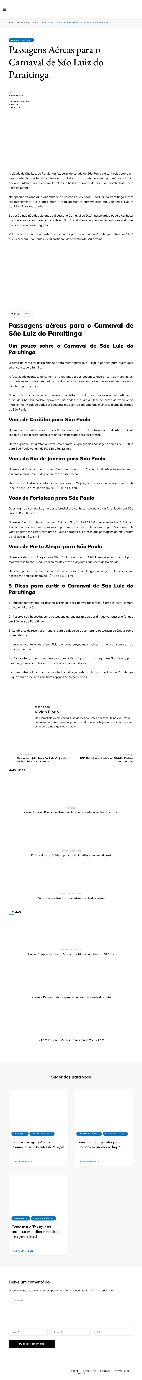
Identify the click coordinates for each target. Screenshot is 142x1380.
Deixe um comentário (20, 106)
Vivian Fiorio (16, 95)
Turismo (70, 808)
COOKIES (80, 1373)
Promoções (20, 1134)
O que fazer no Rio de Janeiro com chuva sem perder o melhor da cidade (71, 812)
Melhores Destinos (71, 851)
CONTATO (105, 1371)
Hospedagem (74, 894)
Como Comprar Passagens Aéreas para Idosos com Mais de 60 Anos (71, 954)
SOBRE (75, 1371)
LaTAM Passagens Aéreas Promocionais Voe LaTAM (70, 1040)
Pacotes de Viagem (89, 1134)
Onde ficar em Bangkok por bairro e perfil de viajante (71, 898)
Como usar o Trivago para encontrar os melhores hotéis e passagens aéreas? (34, 1231)
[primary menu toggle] (4, 9)
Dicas (64, 894)
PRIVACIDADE (122, 1371)
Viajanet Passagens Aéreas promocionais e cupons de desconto (71, 997)
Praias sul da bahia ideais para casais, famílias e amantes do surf (71, 855)
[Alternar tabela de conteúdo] (25, 313)
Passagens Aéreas (21, 40)
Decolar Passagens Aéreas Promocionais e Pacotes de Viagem (37, 1144)
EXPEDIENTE (89, 1371)
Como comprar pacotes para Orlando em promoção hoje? (98, 1144)
